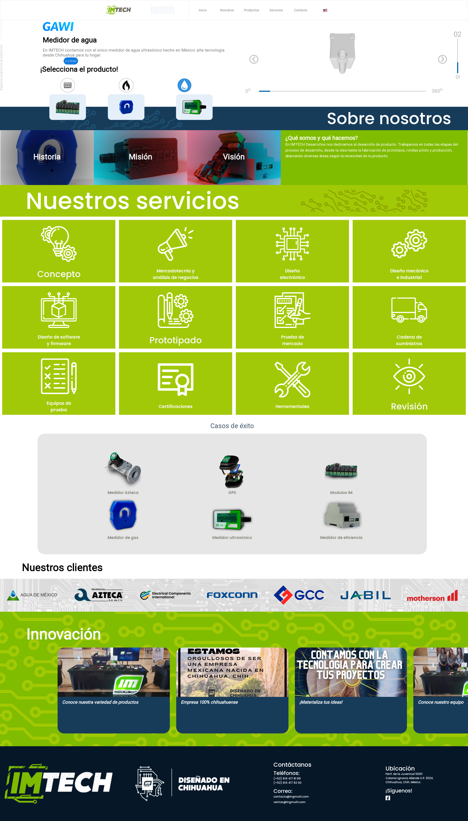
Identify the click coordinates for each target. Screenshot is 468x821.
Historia (47, 156)
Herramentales (292, 406)
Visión (234, 156)
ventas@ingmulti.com (289, 802)
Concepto (59, 274)
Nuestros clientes (62, 567)
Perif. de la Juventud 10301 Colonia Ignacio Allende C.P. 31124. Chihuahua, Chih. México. (409, 778)
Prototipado (175, 340)
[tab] (348, 88)
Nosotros (227, 10)
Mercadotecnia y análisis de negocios (175, 274)
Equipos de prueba (59, 406)
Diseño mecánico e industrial (409, 274)
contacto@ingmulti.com (291, 797)
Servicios (276, 10)
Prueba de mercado (292, 340)
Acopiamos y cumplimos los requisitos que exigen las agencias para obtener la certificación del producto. (175, 382)
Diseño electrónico (292, 274)
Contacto (300, 10)
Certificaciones (176, 406)
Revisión (409, 406)
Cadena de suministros (409, 340)
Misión (140, 156)
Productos (251, 10)
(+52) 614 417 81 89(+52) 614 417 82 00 (287, 781)
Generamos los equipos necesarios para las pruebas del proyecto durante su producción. (59, 382)
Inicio (203, 10)
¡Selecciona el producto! (79, 69)
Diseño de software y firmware (59, 340)
